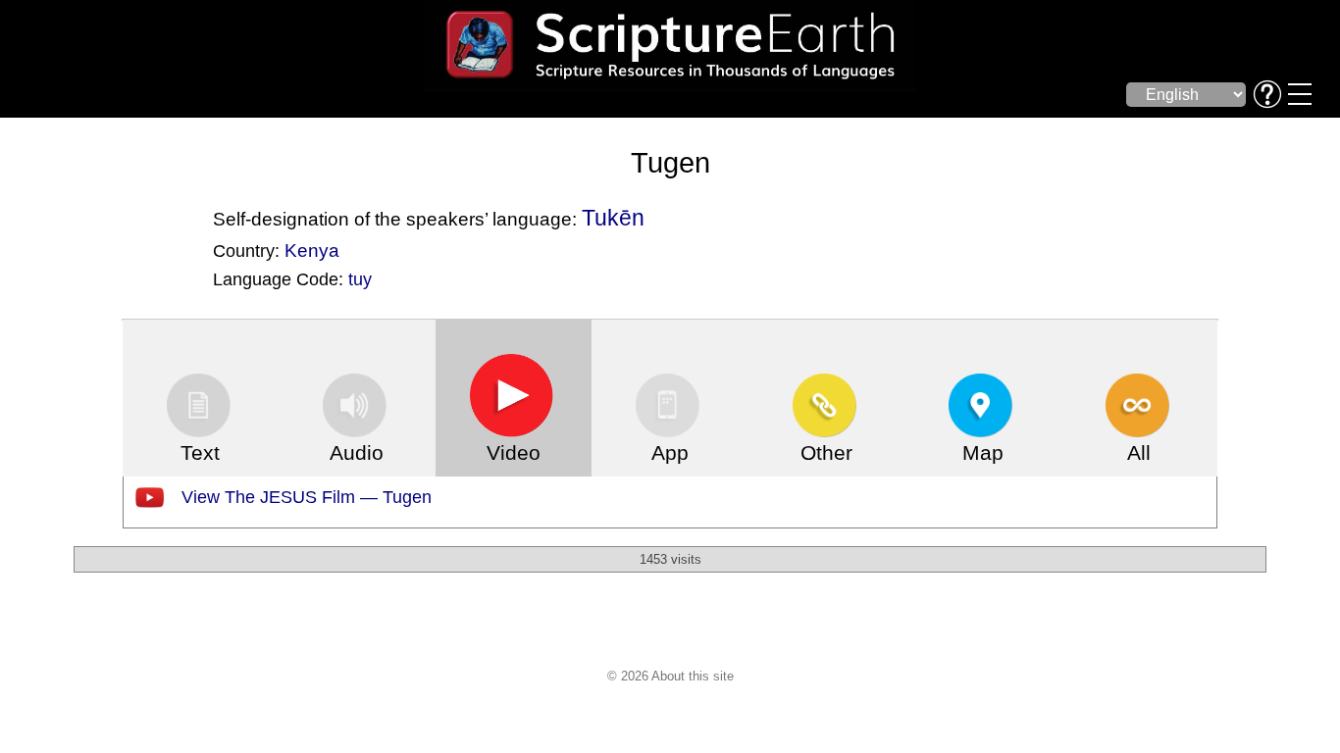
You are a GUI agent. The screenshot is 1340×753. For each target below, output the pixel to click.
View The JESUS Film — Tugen (306, 497)
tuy (360, 279)
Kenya (311, 250)
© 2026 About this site (670, 676)
